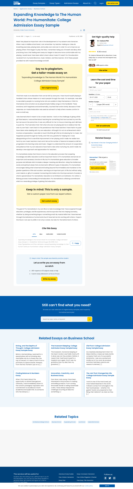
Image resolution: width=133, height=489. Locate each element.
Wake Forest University (27, 30)
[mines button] (90, 104)
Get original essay (49, 88)
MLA (40, 234)
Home (16, 9)
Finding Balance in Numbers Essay (27, 374)
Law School (82, 422)
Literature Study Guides (66, 474)
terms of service (95, 117)
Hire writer (103, 70)
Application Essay (26, 9)
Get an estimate (103, 126)
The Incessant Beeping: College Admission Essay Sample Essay (64, 347)
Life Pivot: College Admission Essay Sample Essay (98, 347)
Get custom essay (49, 201)
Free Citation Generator (66, 477)
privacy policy (105, 117)
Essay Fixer (62, 480)
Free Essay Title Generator (85, 480)
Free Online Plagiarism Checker (87, 477)
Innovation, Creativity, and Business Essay (62, 374)
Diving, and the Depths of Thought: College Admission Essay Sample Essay (27, 348)
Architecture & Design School (41, 422)
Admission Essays (71, 3)
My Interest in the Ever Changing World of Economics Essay (104, 144)
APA (34, 234)
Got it (107, 486)
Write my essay (49, 279)
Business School (39, 9)
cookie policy (89, 486)
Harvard (49, 234)
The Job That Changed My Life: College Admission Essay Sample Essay (100, 375)
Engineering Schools (70, 422)
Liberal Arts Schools (93, 422)
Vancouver (61, 234)
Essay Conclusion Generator (86, 474)
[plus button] (115, 104)
